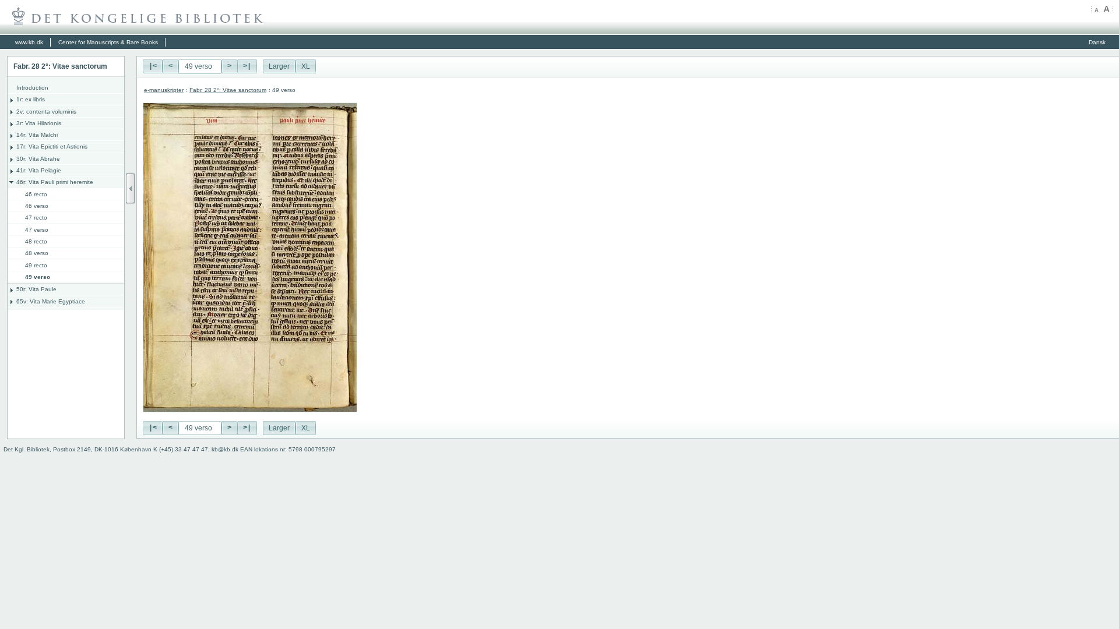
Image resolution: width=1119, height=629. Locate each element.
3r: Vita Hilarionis (38, 123)
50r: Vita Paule (36, 289)
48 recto (36, 241)
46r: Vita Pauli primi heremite (54, 182)
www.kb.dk (29, 42)
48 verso (36, 253)
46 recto (36, 194)
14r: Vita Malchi (37, 135)
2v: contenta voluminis (46, 111)
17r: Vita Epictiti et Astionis (51, 146)
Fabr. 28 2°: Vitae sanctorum (227, 90)
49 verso (37, 277)
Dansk (1097, 42)
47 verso (36, 230)
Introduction (32, 87)
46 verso (36, 206)
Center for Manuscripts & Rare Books (108, 42)
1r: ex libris (30, 99)
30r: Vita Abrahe (38, 159)
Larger (279, 66)
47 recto (36, 217)
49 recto (36, 265)
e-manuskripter (164, 90)
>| (247, 66)
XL (305, 66)
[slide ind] (130, 188)
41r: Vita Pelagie (38, 170)
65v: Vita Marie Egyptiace (50, 301)
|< (153, 66)
